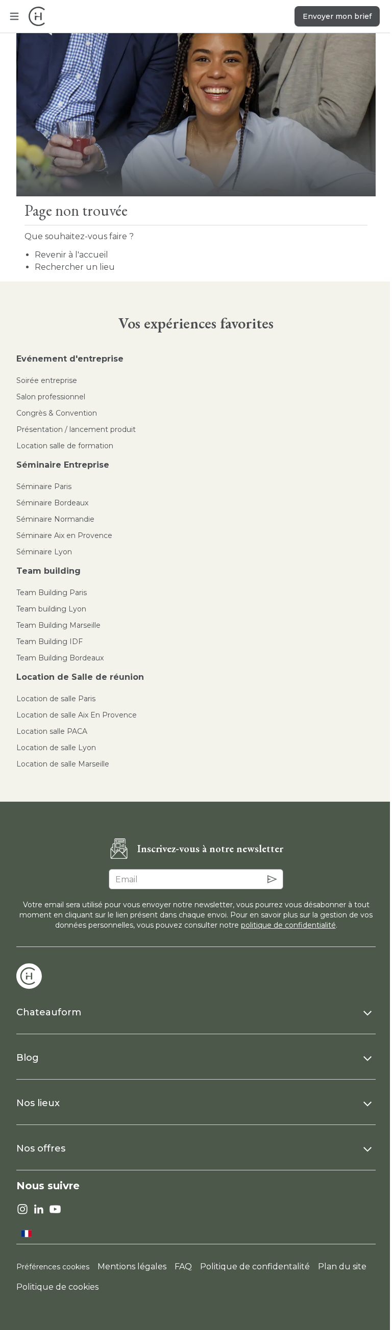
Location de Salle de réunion (80, 677)
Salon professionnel (50, 396)
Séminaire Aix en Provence (64, 535)
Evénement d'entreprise (70, 359)
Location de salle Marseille (62, 764)
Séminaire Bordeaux (52, 502)
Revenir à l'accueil (71, 255)
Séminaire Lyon (44, 551)
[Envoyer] (272, 879)
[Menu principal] (14, 16)
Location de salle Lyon (56, 747)
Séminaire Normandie (55, 519)
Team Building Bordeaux (60, 657)
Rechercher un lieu (75, 267)
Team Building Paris (51, 592)
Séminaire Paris (43, 486)
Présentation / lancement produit (76, 429)
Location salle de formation (64, 445)
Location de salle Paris (55, 698)
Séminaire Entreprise (62, 465)
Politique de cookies (57, 1287)
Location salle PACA (51, 731)
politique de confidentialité (288, 925)
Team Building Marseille (58, 625)
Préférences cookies (52, 1266)
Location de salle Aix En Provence (76, 715)
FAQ (183, 1266)
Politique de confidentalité (255, 1266)
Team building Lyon (51, 608)
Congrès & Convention (56, 413)
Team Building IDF (49, 641)
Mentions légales (131, 1266)
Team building (48, 571)
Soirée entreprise (46, 380)
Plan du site (342, 1266)
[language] (26, 1233)
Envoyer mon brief (337, 16)
